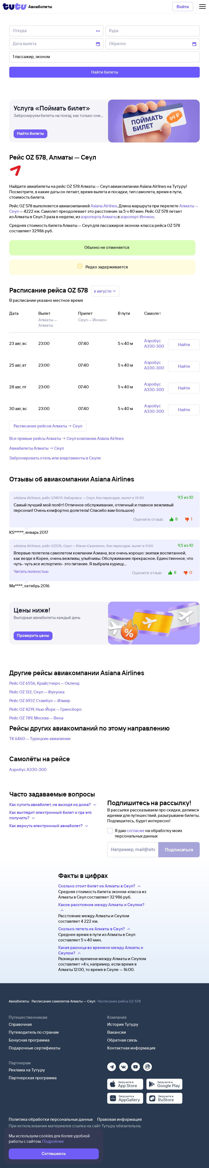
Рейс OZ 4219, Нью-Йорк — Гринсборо (45, 709)
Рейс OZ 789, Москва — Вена (36, 718)
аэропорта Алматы (99, 216)
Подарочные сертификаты (34, 1047)
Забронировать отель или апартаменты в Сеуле (55, 458)
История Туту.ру (122, 1024)
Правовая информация (119, 1119)
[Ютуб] (135, 1065)
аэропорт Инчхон (137, 216)
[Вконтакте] (123, 1065)
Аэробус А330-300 (28, 769)
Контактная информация (131, 1047)
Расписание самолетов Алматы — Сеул (63, 1001)
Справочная (20, 1024)
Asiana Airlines (104, 205)
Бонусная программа (29, 1040)
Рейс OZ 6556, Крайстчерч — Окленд (44, 683)
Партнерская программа (33, 1077)
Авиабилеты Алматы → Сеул (36, 448)
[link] (30, 133)
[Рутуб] (147, 1065)
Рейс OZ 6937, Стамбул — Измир (39, 700)
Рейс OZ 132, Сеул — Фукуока (36, 691)
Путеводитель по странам (34, 1032)
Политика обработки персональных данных (51, 1119)
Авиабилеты (19, 1001)
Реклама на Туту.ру (27, 1069)
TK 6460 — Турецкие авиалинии (39, 738)
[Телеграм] (111, 1065)
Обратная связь (122, 1040)
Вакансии (116, 1032)
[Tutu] (15, 6)
